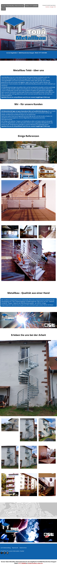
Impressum (15, 548)
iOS (55, 7)
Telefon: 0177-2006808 (31, 6)
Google (51, 7)
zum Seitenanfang (6, 548)
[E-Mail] (8, 553)
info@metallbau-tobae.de (35, 563)
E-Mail (3, 9)
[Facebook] (2, 553)
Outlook (47, 7)
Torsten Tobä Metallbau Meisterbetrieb (12, 6)
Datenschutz (23, 548)
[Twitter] (5, 553)
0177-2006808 (22, 563)
